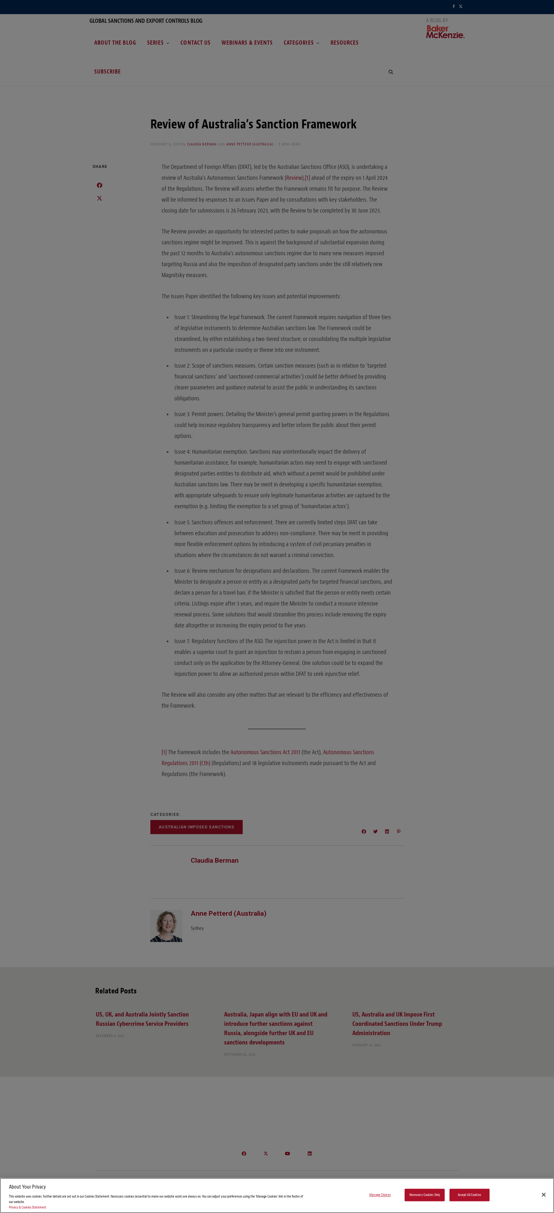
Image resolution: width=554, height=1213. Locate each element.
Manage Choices (380, 1194)
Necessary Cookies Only (425, 1194)
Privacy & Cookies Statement (27, 1207)
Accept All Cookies (469, 1194)
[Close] (544, 1195)
